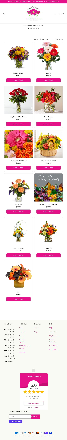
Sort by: (36, 39)
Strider (37, 407)
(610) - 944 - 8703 (34, 28)
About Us (22, 352)
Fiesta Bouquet (48, 117)
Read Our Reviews (33, 403)
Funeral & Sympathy (22, 341)
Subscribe (35, 416)
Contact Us (52, 332)
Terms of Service (54, 350)
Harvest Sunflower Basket (48, 160)
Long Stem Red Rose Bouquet (18, 117)
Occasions (22, 332)
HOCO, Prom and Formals (24, 347)
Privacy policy (31, 435)
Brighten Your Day (18, 73)
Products (22, 336)
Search (36, 328)
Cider (18, 292)
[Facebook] (33, 370)
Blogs (36, 332)
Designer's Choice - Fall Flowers (48, 204)
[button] (4, 13)
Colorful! (48, 73)
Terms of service (41, 435)
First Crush (18, 204)
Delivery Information (52, 341)
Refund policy (50, 435)
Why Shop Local (54, 336)
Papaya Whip (48, 248)
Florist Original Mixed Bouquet (18, 160)
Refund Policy (53, 346)
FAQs (51, 328)
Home (21, 328)
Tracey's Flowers (22, 436)
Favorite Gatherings (18, 248)
